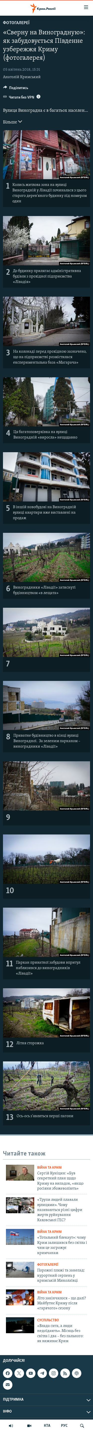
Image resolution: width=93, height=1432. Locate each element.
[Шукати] (82, 1426)
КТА (47, 1426)
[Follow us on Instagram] (53, 1373)
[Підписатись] (7, 1385)
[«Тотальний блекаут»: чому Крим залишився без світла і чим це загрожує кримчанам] (20, 1237)
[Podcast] (76, 1373)
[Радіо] (10, 1426)
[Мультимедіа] (29, 1426)
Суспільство (48, 1320)
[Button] (15, 89)
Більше (10, 122)
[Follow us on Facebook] (7, 1373)
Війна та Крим (49, 1168)
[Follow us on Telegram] (42, 1373)
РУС (64, 1426)
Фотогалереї (16, 23)
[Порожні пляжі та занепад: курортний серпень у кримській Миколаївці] (20, 1270)
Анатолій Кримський (22, 77)
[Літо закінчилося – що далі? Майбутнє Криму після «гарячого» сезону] (20, 1297)
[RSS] (65, 1373)
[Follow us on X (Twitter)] (19, 1373)
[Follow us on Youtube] (30, 1373)
